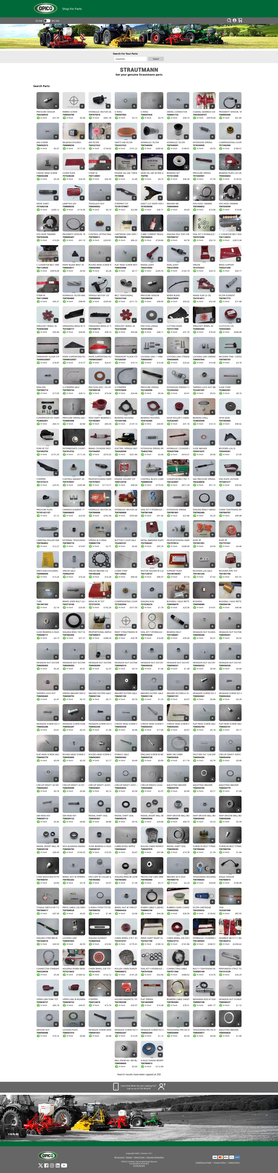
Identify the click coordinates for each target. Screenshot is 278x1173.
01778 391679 (139, 1166)
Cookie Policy (234, 1163)
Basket (129, 1157)
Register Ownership (155, 1157)
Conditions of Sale (203, 1163)
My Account (119, 1157)
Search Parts (139, 1157)
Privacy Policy (220, 1163)
